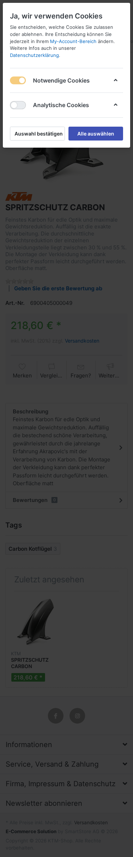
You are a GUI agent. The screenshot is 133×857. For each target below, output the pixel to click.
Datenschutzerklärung (34, 55)
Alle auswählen (95, 134)
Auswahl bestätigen (39, 134)
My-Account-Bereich (73, 41)
